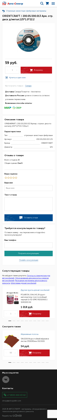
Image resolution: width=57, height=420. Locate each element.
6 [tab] (30, 362)
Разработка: (7, 416)
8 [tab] (38, 362)
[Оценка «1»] (16, 178)
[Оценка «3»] (11, 178)
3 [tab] (18, 362)
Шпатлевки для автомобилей (23, 283)
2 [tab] (14, 362)
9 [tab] (43, 362)
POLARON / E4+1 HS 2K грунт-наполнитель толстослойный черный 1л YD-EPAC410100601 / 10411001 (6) (34, 298)
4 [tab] (22, 362)
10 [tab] (47, 362)
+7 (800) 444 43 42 (16, 395)
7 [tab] (34, 362)
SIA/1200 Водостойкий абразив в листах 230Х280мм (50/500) (35, 340)
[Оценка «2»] (13, 178)
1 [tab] (9, 362)
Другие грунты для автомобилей (35, 290)
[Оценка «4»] (8, 178)
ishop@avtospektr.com (11, 401)
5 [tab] (26, 362)
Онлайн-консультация (28, 260)
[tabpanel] (28, 302)
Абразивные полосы (29, 334)
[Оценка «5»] (5, 178)
